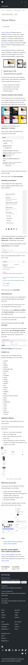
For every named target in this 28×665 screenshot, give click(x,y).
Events (16, 624)
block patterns (5, 423)
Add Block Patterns (7, 418)
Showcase (17, 610)
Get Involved (18, 621)
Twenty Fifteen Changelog (10, 543)
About (2, 610)
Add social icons (6, 294)
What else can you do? (8, 483)
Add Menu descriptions (8, 180)
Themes (17, 612)
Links (3, 538)
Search (24, 582)
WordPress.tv (5, 629)
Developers (4, 586)
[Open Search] (22, 2)
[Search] (16, 14)
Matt (3, 636)
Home (2, 10)
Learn (2, 621)
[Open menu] (26, 2)
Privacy (3, 617)
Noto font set (4, 42)
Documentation (4, 6)
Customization (9, 10)
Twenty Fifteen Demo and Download (12, 541)
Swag (17, 629)
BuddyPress (5, 640)
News (2, 612)
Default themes (17, 10)
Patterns (17, 617)
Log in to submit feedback (8, 554)
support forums (5, 560)
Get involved (4, 598)
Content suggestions (7, 591)
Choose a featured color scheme (12, 95)
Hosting (3, 615)
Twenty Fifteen (5, 32)
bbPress (4, 638)
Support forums (5, 578)
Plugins (16, 615)
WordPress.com (6, 633)
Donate (17, 626)
